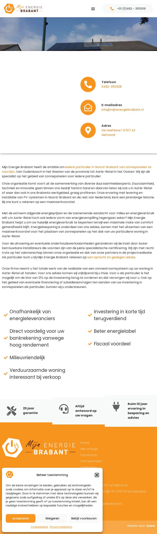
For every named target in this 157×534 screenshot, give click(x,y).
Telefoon (108, 82)
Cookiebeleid (39, 527)
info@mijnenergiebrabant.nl (122, 109)
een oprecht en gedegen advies (111, 257)
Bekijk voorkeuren (84, 518)
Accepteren (20, 518)
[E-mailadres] (88, 107)
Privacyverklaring (61, 527)
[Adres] (88, 130)
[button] (97, 475)
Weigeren (52, 518)
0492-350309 (111, 86)
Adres (106, 125)
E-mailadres (111, 105)
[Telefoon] (88, 84)
